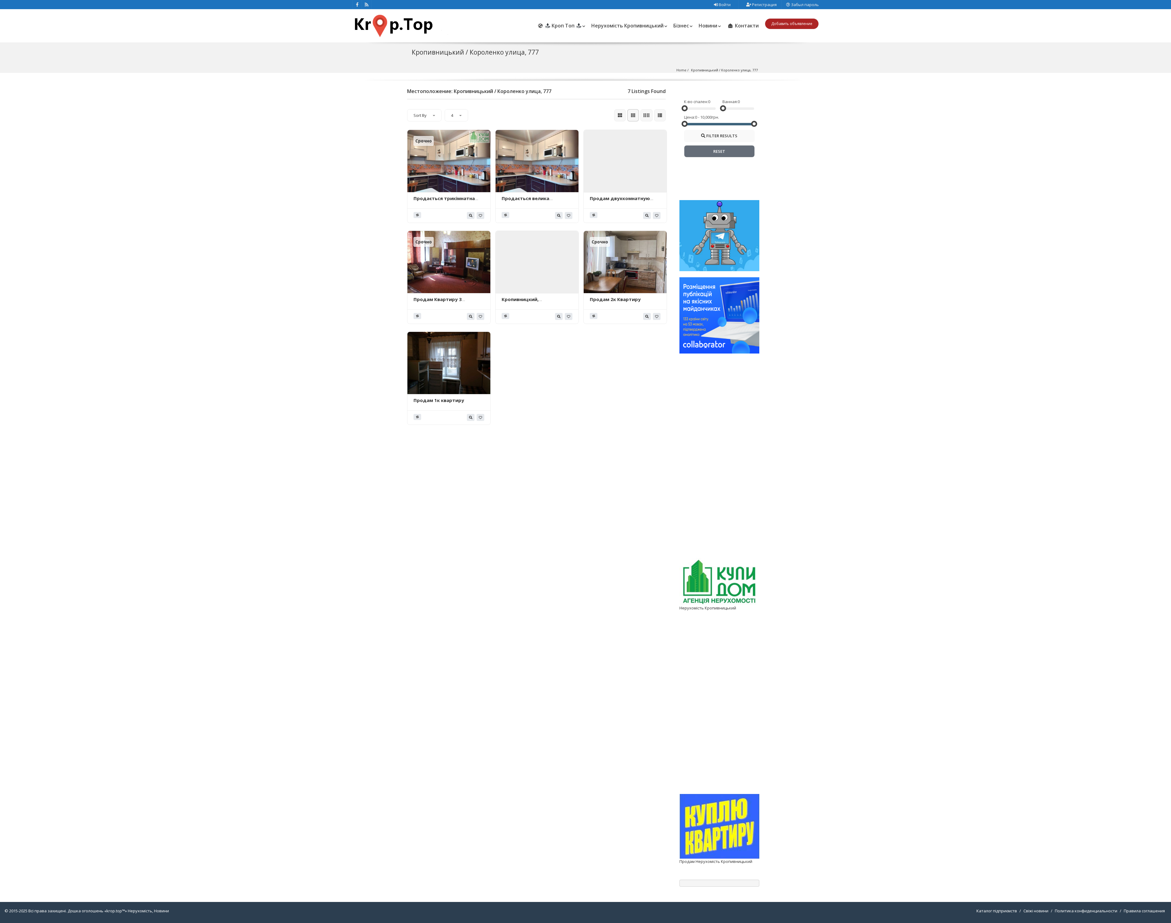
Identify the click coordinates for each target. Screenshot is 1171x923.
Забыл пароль (804, 4)
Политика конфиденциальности (1086, 911)
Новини (708, 25)
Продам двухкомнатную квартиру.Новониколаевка (622, 201)
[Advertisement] (719, 466)
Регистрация (764, 4)
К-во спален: (696, 101)
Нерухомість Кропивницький (627, 25)
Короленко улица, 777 (739, 70)
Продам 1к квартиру (439, 400)
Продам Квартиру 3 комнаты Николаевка (439, 302)
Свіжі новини (1035, 911)
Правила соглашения (1144, 911)
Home (681, 70)
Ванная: (730, 101)
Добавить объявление (791, 23)
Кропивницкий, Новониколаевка (522, 302)
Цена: (689, 117)
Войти (724, 4)
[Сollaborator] (719, 315)
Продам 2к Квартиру (615, 299)
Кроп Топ (563, 25)
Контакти (746, 25)
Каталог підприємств (996, 911)
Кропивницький (704, 70)
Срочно (423, 141)
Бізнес (681, 25)
